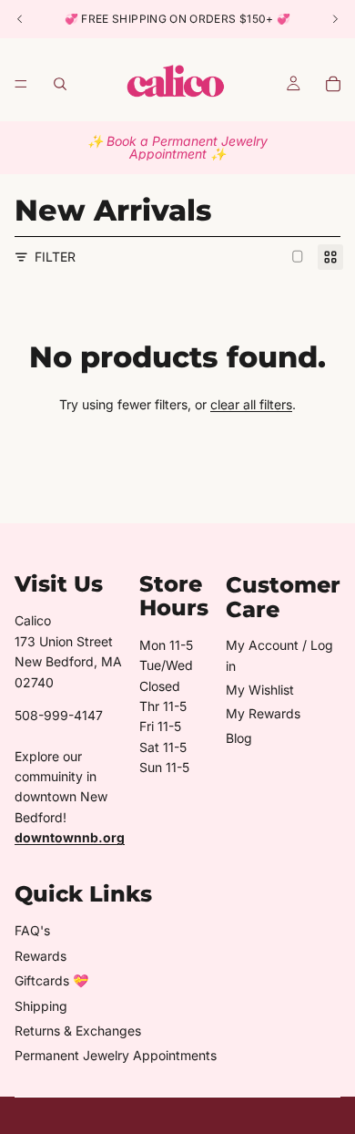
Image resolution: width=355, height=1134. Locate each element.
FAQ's (32, 930)
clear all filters (251, 404)
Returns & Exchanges (78, 1030)
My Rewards (263, 713)
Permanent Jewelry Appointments (116, 1055)
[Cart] (333, 84)
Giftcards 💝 (51, 980)
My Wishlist (260, 689)
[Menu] (21, 84)
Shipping (41, 1006)
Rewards (40, 956)
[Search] (60, 84)
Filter (55, 256)
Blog (239, 738)
